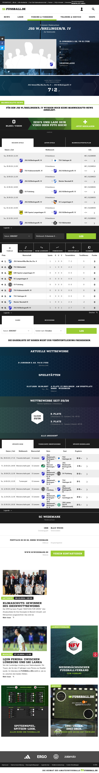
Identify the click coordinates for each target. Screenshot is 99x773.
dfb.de (14, 2)
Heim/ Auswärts (41, 250)
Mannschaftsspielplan (81, 142)
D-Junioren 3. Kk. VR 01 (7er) (75, 41)
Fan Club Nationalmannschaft (37, 2)
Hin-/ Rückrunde (25, 250)
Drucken (92, 312)
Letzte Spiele (49, 142)
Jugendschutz (45, 765)
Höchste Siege (17, 444)
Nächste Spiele (18, 142)
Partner (50, 2)
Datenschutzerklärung (17, 765)
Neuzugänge (49, 320)
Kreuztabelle (73, 250)
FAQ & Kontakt (59, 2)
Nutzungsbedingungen (32, 765)
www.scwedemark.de (36, 552)
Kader (17, 320)
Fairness (89, 250)
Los (81, 236)
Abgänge (81, 320)
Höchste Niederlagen (81, 444)
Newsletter (68, 2)
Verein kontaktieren (67, 553)
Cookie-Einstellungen (72, 765)
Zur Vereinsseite (49, 32)
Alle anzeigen (49, 436)
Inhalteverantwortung (58, 765)
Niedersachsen (54, 25)
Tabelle (10, 250)
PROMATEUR (6, 2)
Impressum (5, 765)
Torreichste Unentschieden (49, 444)
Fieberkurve (58, 250)
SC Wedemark (49, 516)
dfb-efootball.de (22, 2)
